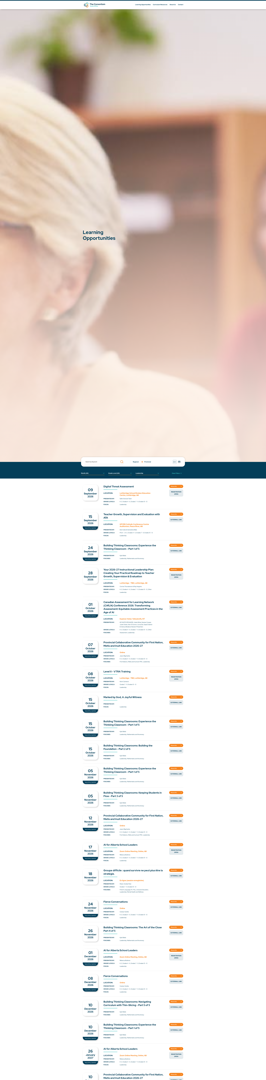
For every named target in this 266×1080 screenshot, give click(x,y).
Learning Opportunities (143, 4)
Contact (180, 4)
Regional (136, 462)
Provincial (147, 462)
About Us (173, 4)
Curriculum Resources (160, 4)
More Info (174, 486)
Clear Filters (176, 473)
